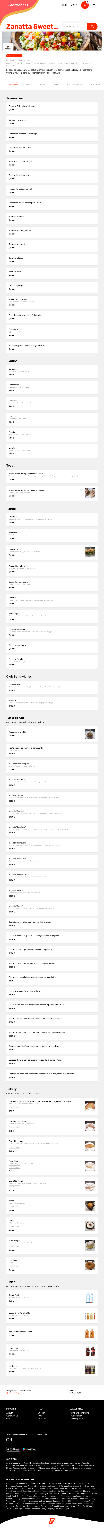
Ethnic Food (73, 1491)
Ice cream (46, 1496)
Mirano (9, 1468)
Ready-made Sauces (80, 1504)
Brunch (18, 1488)
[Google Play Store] (29, 1449)
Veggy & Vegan (47, 1509)
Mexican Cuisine (77, 1499)
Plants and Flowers (27, 1504)
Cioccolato (10, 1483)
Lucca (77, 1465)
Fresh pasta (20, 1494)
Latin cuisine (86, 1496)
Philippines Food (75, 1501)
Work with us (12, 1416)
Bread (82, 1486)
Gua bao (37, 1496)
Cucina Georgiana (35, 1491)
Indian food (55, 1496)
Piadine (28, 85)
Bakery (44, 1486)
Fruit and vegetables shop (46, 1494)
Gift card (42, 1421)
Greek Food (11, 1496)
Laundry (9, 1499)
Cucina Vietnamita (53, 1483)
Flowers (86, 1491)
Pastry (64, 1501)
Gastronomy (63, 1494)
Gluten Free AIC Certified (87, 1494)
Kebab (70, 1483)
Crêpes (24, 1491)
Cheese (55, 1488)
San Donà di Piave (19, 1471)
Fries (32, 1494)
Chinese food (64, 1488)
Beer (77, 1486)
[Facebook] (11, 1439)
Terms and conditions (79, 1413)
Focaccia (10, 1494)
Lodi (72, 1465)
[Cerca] (92, 26)
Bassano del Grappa (21, 1463)
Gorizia (43, 1465)
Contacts (42, 1419)
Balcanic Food (54, 1486)
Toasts (27, 1509)
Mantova (84, 1465)
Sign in (74, 5)
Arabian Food (21, 1486)
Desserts (56, 1491)
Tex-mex (9, 1509)
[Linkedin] (15, 1439)
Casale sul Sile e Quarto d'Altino (50, 1463)
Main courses (50, 1499)
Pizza (16, 1504)
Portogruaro (88, 1468)
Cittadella (85, 1463)
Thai (16, 1509)
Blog (8, 1419)
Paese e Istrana (51, 1468)
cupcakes (47, 1491)
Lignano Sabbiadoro (62, 1465)
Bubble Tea (26, 1488)
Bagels (38, 1486)
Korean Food (75, 1496)
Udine (45, 1471)
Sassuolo (31, 1471)
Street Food (77, 1506)
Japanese (65, 1496)
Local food (40, 1499)
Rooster (30, 1506)
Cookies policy (76, 1419)
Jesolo (50, 1465)
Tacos (91, 1506)
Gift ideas (72, 1494)
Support (41, 1413)
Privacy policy (76, 1416)
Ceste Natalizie (45, 1488)
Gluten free (40, 1483)
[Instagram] (7, 1439)
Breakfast (89, 1486)
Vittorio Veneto (69, 1471)
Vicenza (58, 1471)
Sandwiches (46, 1506)
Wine (56, 1509)
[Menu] (94, 5)
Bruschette (30, 1483)
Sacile (8, 1471)
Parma (61, 1468)
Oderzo (41, 1468)
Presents (51, 1504)
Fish (80, 1491)
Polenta (43, 1504)
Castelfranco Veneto (72, 1463)
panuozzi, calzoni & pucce (41, 1501)
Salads (37, 1506)
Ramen (68, 1504)
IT (66, 5)
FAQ (40, 1416)
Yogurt (66, 1509)
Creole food (15, 1491)
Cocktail (87, 1488)
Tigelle (21, 1509)
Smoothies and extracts (62, 1506)
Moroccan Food (18, 1501)
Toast (42, 85)
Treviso (39, 1471)
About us (10, 1413)
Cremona (20, 1465)
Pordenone (77, 1468)
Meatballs (66, 1499)
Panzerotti (57, 1501)
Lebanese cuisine (28, 1499)
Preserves (60, 1504)
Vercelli (51, 1471)
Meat (59, 1499)
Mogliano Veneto (19, 1468)
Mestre (91, 1465)
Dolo (26, 1465)
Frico (27, 1494)
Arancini (31, 1486)
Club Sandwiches (74, 85)
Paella (27, 1501)
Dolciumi (64, 1491)
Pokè (38, 1504)
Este (31, 1465)
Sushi (85, 1506)
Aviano (9, 1463)
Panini (55, 85)
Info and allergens (15, 1393)
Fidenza (37, 1465)
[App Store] (13, 1449)
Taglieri (64, 1483)
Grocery (30, 1496)
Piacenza (68, 1468)
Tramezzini (13, 85)
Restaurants (21, 1506)
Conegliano (10, 1465)
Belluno (33, 1463)
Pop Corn (77, 1483)
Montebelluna (32, 1468)
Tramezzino (35, 1509)
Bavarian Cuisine (67, 1486)
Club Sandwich (77, 1488)
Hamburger (20, 1483)
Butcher (35, 1488)
